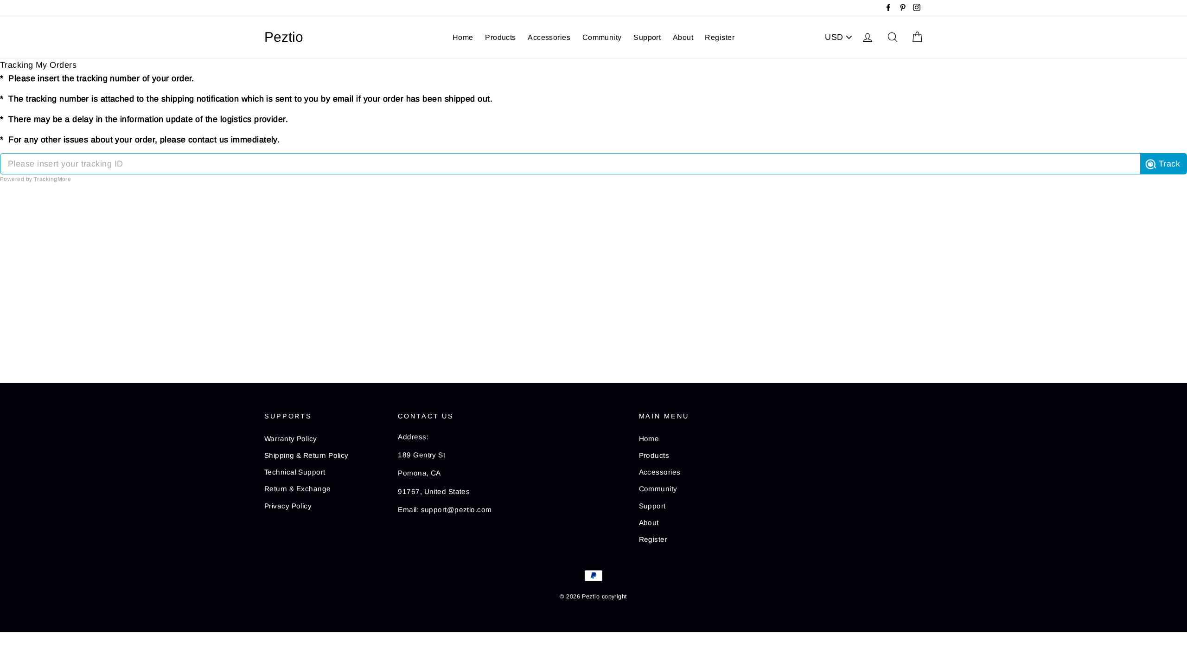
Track (1169, 163)
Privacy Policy (288, 506)
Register (719, 37)
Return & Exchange (297, 489)
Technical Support (294, 472)
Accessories (549, 37)
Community (602, 37)
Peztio (283, 37)
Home (463, 37)
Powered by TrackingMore (35, 179)
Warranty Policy (290, 439)
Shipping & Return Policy (306, 455)
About (683, 37)
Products (500, 37)
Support (647, 37)
